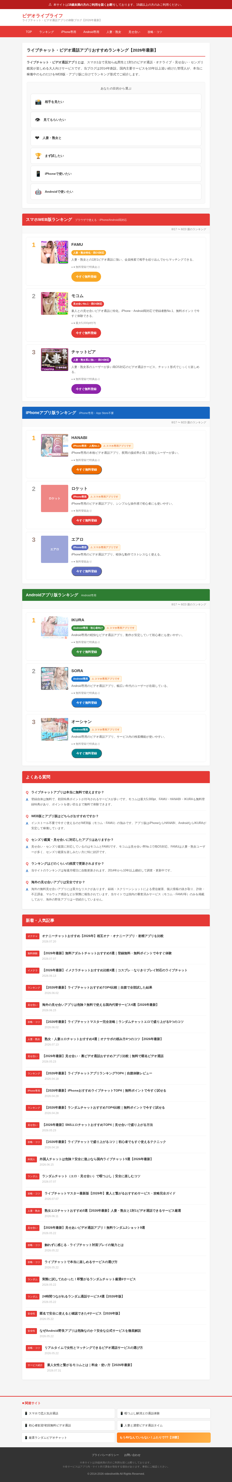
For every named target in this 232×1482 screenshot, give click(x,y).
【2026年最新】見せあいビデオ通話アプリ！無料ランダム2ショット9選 (93, 1227)
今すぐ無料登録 (86, 276)
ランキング (46, 32)
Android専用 (91, 32)
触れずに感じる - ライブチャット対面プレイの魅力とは (84, 1245)
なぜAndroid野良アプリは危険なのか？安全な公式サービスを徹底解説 (90, 1330)
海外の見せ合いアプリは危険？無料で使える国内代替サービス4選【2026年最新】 (100, 1004)
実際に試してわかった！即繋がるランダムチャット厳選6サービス (89, 1279)
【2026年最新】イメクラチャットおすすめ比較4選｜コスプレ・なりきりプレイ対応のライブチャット (115, 970)
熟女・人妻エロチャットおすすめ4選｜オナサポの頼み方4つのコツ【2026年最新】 (104, 1039)
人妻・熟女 (113, 32)
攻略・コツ (154, 32)
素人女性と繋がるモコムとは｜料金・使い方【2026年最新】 (90, 1365)
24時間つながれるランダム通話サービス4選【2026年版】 (83, 1296)
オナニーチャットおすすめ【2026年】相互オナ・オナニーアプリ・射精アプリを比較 (103, 936)
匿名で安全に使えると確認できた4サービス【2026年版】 (81, 1313)
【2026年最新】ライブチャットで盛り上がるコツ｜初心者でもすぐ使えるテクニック (105, 1142)
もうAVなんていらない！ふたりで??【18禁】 (150, 1437)
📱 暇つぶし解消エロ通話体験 (140, 1413)
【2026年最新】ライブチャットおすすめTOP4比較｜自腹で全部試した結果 (98, 987)
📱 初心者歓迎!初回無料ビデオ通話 (47, 1425)
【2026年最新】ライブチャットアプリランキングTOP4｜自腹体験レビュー (98, 1073)
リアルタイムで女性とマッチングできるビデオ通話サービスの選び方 (94, 1347)
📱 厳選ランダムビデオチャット (45, 1437)
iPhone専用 (68, 32)
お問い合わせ (132, 1455)
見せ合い (134, 32)
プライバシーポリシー (105, 1455)
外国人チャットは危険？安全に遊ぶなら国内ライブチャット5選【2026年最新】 (96, 1159)
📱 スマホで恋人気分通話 (41, 1413)
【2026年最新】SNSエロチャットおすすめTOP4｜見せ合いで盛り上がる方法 (97, 1125)
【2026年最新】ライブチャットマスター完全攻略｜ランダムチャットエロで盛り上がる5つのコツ (114, 1021)
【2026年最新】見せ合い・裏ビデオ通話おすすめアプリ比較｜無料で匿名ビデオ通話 (103, 1056)
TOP (29, 32)
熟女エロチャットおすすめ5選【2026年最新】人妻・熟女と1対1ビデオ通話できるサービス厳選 (113, 1210)
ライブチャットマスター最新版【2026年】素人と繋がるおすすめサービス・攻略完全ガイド (110, 1193)
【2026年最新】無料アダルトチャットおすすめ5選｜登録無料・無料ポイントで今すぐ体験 (107, 953)
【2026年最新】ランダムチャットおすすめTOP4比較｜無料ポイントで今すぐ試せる (105, 1107)
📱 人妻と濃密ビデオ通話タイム (141, 1425)
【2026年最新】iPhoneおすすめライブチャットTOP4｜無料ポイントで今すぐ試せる (105, 1090)
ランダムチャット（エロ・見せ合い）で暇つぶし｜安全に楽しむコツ (91, 1176)
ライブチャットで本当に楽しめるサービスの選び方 (81, 1262)
